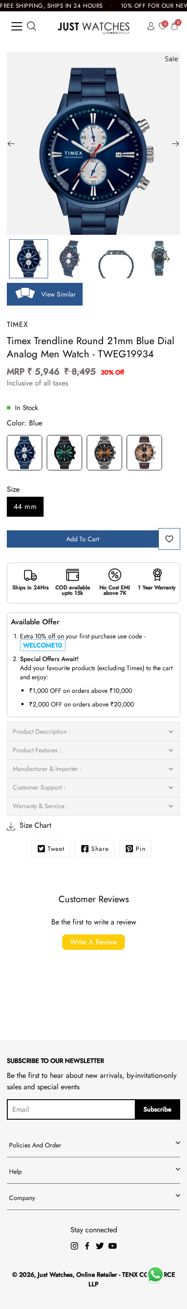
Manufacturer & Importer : (47, 768)
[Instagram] (74, 1246)
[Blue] (24, 454)
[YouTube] (112, 1246)
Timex (17, 324)
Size (13, 489)
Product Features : (37, 750)
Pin (141, 848)
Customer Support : (39, 787)
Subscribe (157, 1109)
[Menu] (17, 26)
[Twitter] (100, 1246)
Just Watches (55, 1274)
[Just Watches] (93, 26)
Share (100, 848)
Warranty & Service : (40, 805)
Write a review (93, 942)
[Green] (64, 454)
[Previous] (11, 143)
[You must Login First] (169, 539)
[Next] (175, 143)
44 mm (25, 506)
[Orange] (104, 454)
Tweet (56, 848)
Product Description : (41, 731)
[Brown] (144, 454)
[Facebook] (87, 1246)
